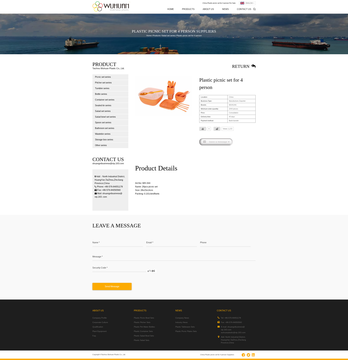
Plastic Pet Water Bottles (144, 327)
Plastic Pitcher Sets (142, 322)
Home (170, 9)
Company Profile (215, 13)
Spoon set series (103, 122)
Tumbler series (102, 88)
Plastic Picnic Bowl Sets (144, 318)
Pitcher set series (103, 82)
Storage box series (104, 139)
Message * (97, 256)
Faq (94, 336)
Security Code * (100, 268)
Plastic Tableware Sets (185, 327)
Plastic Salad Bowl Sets (144, 336)
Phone (203, 242)
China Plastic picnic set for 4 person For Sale (219, 3)
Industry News (181, 322)
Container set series (104, 100)
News (225, 9)
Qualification (97, 327)
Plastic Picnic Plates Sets (186, 331)
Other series (101, 145)
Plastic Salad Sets (141, 340)
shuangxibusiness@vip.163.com (108, 163)
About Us (208, 9)
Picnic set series (194, 13)
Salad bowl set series (105, 117)
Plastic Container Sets (143, 331)
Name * (96, 242)
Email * (149, 242)
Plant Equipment (99, 331)
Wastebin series (102, 134)
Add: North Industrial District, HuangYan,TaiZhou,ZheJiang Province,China (233, 340)
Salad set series (168, 35)
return (241, 66)
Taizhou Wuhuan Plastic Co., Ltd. (113, 355)
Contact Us (244, 9)
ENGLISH (249, 3)
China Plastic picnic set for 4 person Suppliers (217, 355)
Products (188, 9)
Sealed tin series (103, 105)
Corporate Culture (100, 322)
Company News (234, 13)
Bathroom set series (104, 128)
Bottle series (101, 94)
